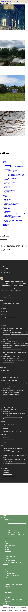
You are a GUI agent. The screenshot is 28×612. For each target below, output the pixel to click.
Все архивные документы (10, 405)
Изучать (5, 162)
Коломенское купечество (10, 350)
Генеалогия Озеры (12, 171)
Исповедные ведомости (9, 409)
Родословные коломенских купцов (16, 174)
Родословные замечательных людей (16, 175)
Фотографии (8, 199)
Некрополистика (9, 188)
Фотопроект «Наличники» (11, 573)
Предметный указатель (10, 192)
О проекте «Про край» (9, 295)
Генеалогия (7, 169)
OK (24, 610)
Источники (7, 176)
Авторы (5, 311)
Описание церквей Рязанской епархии (13, 451)
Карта (4, 515)
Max (4, 270)
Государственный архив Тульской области (14, 413)
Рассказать (6, 605)
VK (3, 266)
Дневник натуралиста (10, 190)
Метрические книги (8, 407)
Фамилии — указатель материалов (13, 194)
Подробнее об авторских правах (9, 493)
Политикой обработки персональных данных (15, 507)
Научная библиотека (10, 182)
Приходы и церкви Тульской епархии (13, 453)
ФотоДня (7, 200)
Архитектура (8, 567)
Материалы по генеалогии (10, 424)
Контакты (5, 308)
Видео (6, 579)
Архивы (7, 179)
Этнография (8, 184)
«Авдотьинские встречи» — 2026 (9, 104)
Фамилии (5, 428)
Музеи (4, 375)
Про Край (4, 152)
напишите (20, 501)
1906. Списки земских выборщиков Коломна (15, 332)
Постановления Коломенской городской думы (15, 343)
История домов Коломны (9, 317)
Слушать (5, 603)
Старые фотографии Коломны (12, 203)
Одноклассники (7, 272)
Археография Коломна (13, 178)
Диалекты (7, 187)
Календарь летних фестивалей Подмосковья (9, 1)
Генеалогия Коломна (12, 170)
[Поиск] (3, 229)
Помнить (5, 207)
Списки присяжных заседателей (11, 358)
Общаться (5, 225)
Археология (8, 165)
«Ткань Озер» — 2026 (6, 139)
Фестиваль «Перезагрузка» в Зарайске (11, 33)
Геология (7, 191)
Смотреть (5, 195)
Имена (6, 212)
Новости (5, 365)
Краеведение (8, 163)
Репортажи (6, 370)
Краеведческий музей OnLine (11, 377)
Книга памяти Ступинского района (13, 216)
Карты (4, 442)
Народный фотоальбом (10, 204)
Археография (6, 441)
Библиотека (8, 180)
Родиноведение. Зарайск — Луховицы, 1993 (14, 463)
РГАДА (4, 418)
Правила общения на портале (11, 303)
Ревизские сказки (7, 411)
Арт (6, 196)
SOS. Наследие (8, 597)
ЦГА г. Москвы (6, 415)
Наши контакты (7, 297)
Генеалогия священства (13, 173)
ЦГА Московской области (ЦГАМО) (12, 417)
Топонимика (8, 186)
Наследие (7, 208)
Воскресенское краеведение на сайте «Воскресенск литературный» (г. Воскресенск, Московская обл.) (13, 392)
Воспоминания (11, 217)
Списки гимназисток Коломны (11, 356)
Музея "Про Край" (8, 503)
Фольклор (7, 183)
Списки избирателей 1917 (10, 341)
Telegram (5, 268)
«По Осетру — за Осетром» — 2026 (10, 68)
